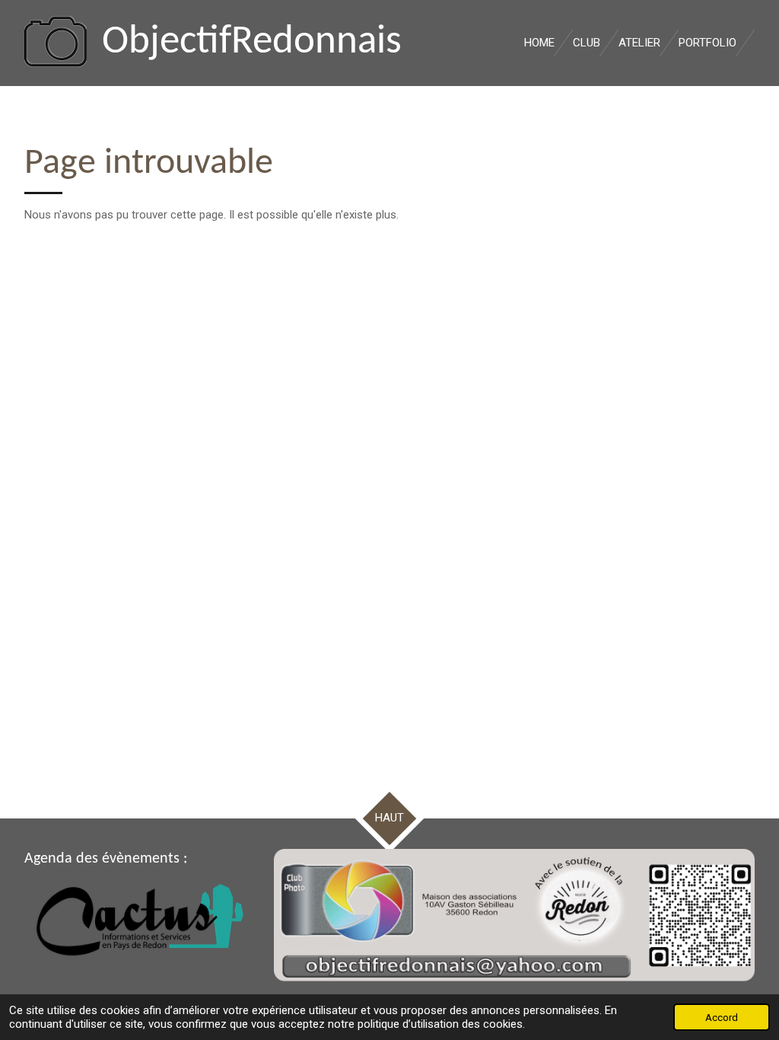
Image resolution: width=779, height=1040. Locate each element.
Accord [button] (721, 1017)
